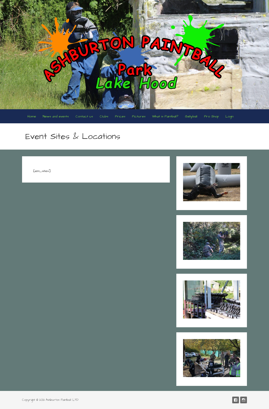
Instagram (243, 400)
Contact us (84, 116)
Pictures (138, 116)
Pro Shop (211, 116)
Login (229, 116)
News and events (56, 116)
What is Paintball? (165, 116)
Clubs (104, 116)
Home (32, 116)
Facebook (235, 400)
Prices (120, 116)
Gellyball (191, 116)
